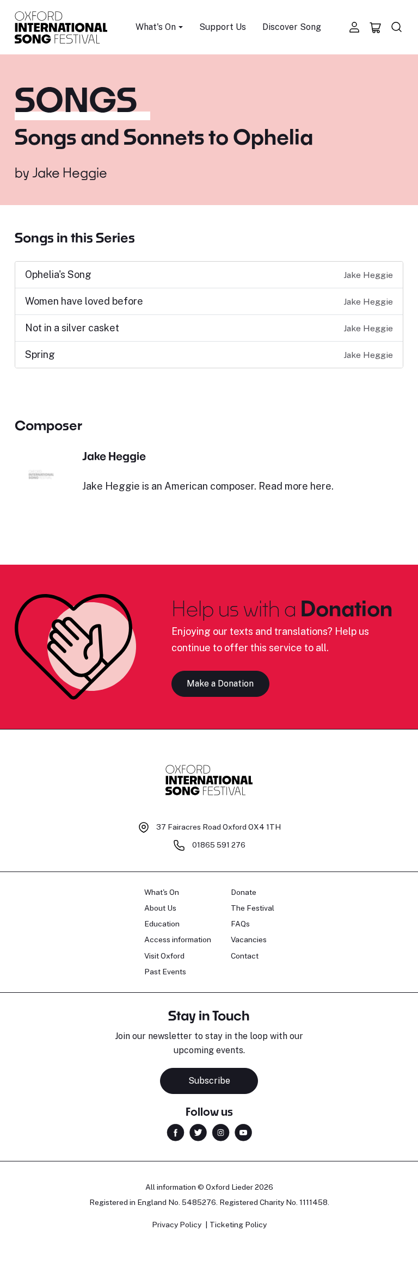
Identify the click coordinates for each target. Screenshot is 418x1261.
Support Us (222, 27)
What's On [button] (156, 27)
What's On (161, 892)
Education (162, 923)
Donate (243, 892)
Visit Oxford (164, 955)
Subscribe (209, 1080)
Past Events (165, 971)
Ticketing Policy (238, 1224)
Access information (177, 939)
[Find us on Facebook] (176, 1132)
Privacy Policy (176, 1224)
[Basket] (375, 27)
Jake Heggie (69, 172)
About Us (160, 908)
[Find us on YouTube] (243, 1132)
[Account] (354, 27)
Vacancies (249, 939)
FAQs (240, 923)
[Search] (396, 27)
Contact (245, 955)
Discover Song (291, 27)
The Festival (252, 908)
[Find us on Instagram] (221, 1132)
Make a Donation (220, 683)
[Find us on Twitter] (198, 1132)
